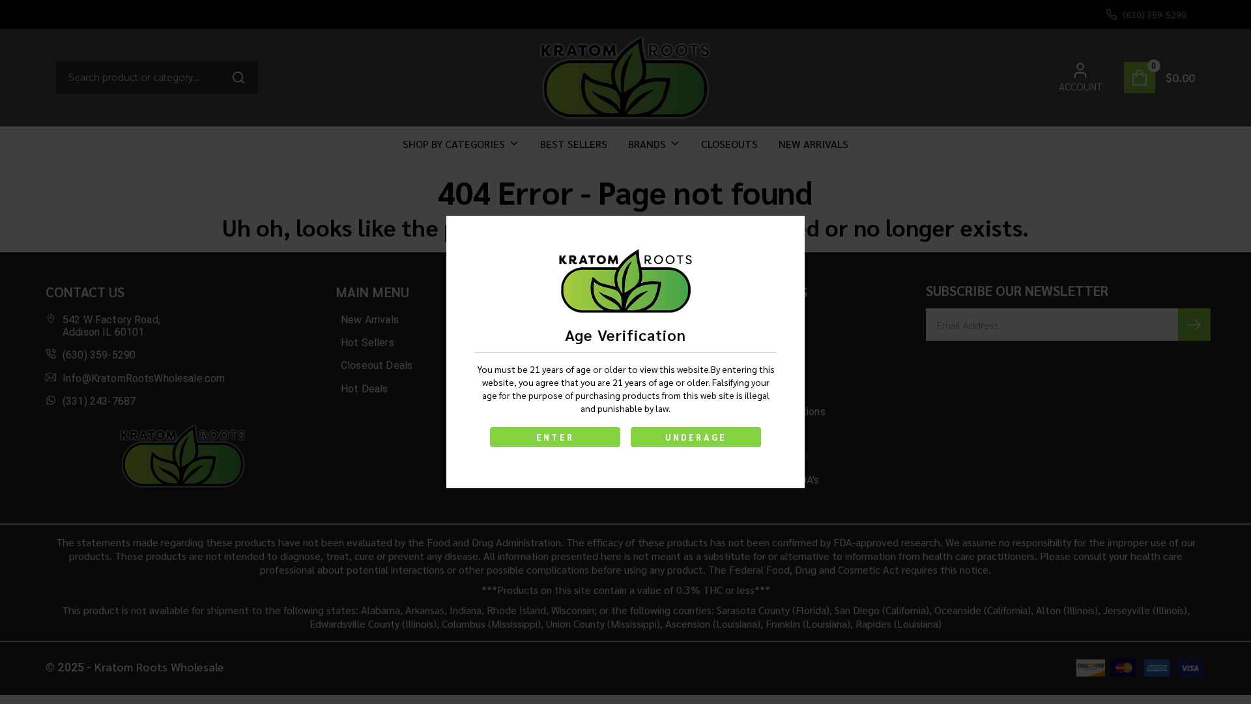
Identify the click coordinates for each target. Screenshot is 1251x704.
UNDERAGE (696, 437)
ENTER (555, 437)
